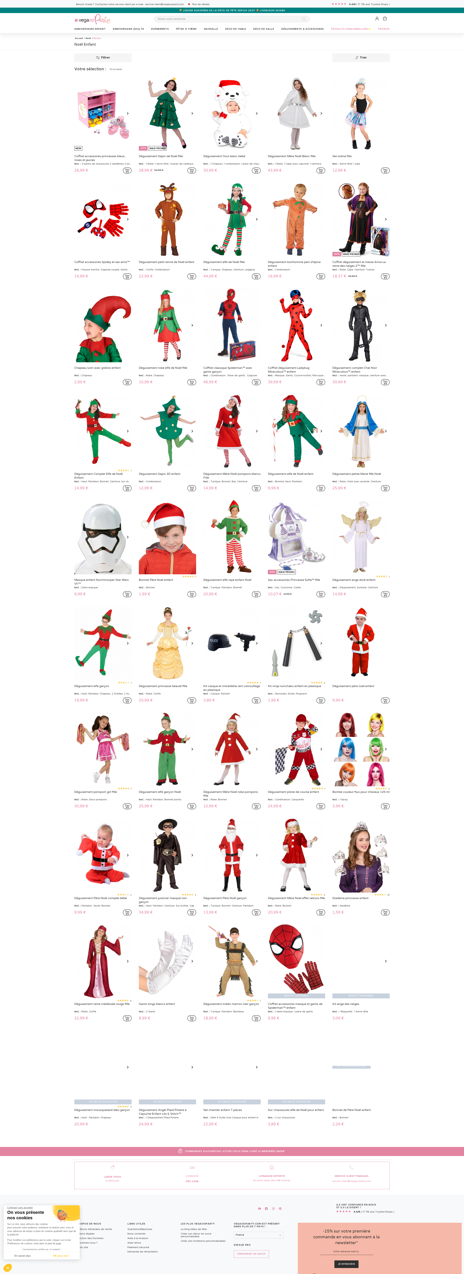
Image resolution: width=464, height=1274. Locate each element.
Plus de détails (201, 4)
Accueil (78, 38)
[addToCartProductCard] (127, 170)
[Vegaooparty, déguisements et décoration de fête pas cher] (92, 17)
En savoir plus (22, 1255)
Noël (88, 38)
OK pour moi (61, 1255)
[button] (7, 1267)
